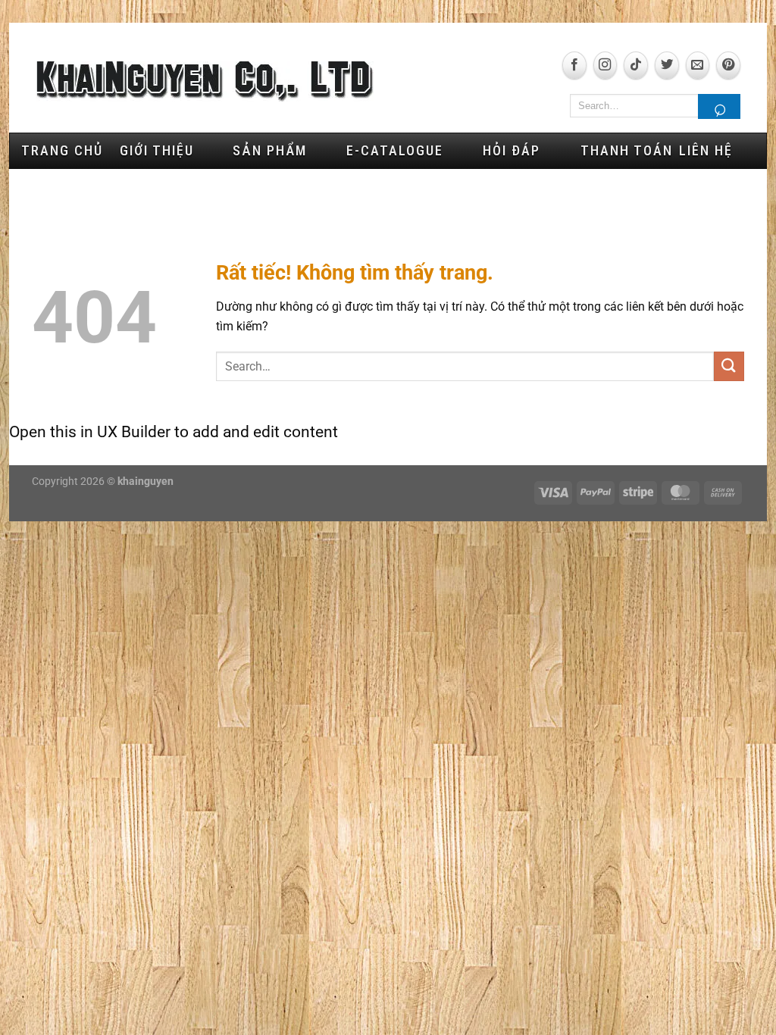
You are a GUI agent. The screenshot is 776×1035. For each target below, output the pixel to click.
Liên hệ (706, 150)
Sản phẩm (270, 150)
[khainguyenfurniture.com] (205, 81)
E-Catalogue (394, 150)
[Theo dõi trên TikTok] (636, 65)
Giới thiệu (157, 150)
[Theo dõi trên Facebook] (574, 65)
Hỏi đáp (511, 150)
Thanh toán (624, 150)
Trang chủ (62, 150)
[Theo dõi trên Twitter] (667, 65)
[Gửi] (719, 106)
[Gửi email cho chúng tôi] (698, 65)
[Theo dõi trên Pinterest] (728, 65)
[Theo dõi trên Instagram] (605, 65)
